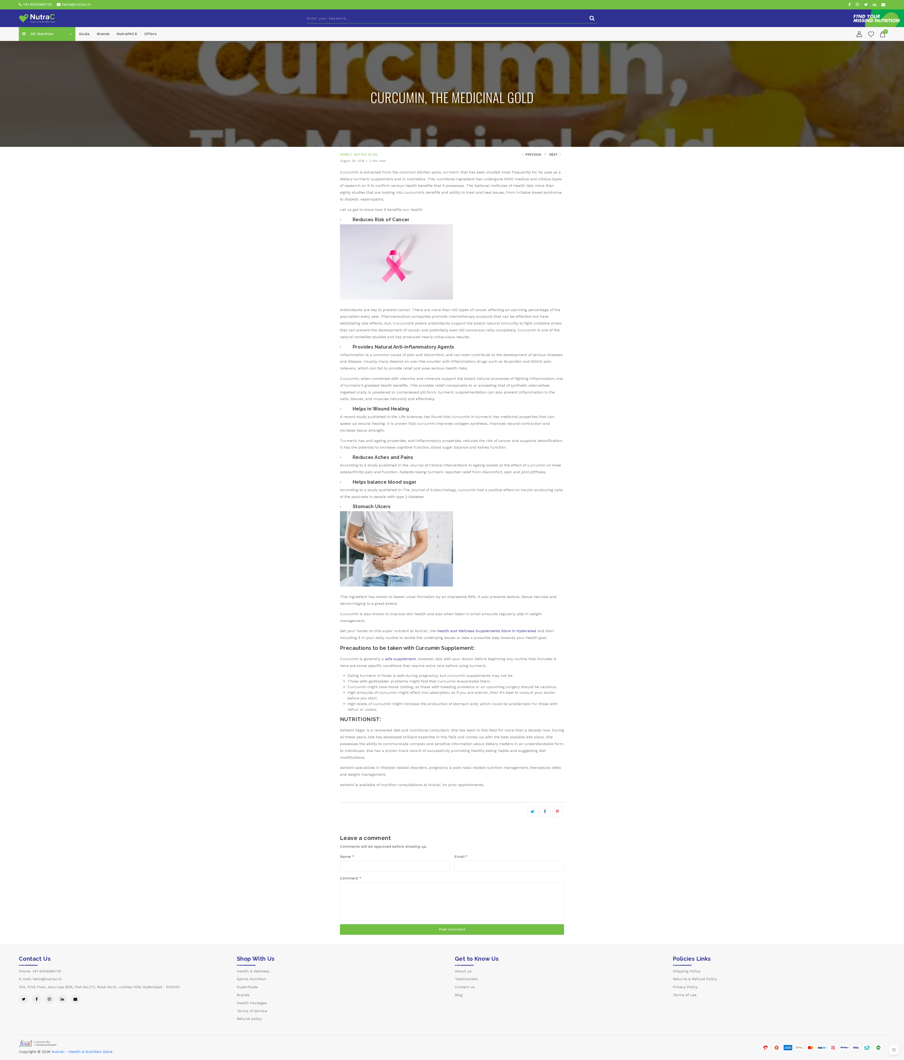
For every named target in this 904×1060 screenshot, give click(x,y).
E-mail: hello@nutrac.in (40, 979)
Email (461, 856)
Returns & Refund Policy (695, 979)
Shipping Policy (686, 971)
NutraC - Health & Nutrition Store (82, 1051)
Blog (459, 995)
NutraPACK (127, 34)
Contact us (465, 987)
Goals (84, 34)
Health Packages (252, 1003)
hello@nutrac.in (76, 4)
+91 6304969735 (37, 4)
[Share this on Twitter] (533, 811)
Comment (350, 878)
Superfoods (247, 987)
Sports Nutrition (251, 979)
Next (553, 154)
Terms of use (685, 995)
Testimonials (466, 979)
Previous (533, 154)
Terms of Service (252, 1011)
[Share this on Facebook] (545, 811)
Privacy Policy (685, 987)
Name (347, 856)
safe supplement (400, 659)
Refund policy (249, 1018)
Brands (103, 34)
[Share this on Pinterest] (558, 811)
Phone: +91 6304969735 (40, 971)
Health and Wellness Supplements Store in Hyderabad (486, 631)
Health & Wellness (253, 971)
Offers (150, 34)
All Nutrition (41, 34)
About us (463, 971)
